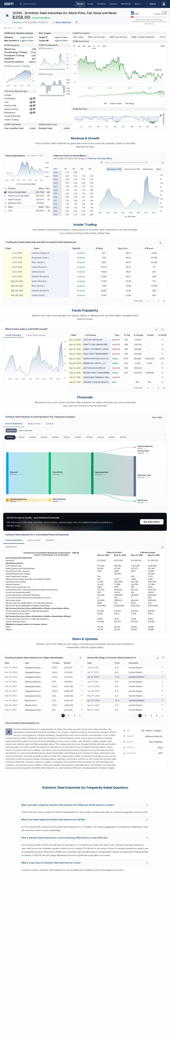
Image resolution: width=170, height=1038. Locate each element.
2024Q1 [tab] (66, 437)
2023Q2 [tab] (100, 437)
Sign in (153, 4)
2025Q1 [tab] (21, 437)
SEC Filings (129, 103)
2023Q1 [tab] (112, 437)
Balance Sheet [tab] (34, 423)
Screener (101, 4)
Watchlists (126, 4)
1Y (94, 46)
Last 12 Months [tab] (25, 430)
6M (89, 46)
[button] (7, 248)
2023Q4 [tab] (78, 437)
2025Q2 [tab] (10, 437)
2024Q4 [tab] (32, 437)
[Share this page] (76, 22)
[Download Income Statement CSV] (162, 547)
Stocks (80, 4)
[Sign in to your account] (164, 4)
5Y (99, 46)
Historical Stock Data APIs (100, 158)
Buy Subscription (152, 522)
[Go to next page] (80, 715)
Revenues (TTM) (114, 169)
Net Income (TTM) (132, 169)
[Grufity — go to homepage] (11, 4)
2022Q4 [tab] (123, 437)
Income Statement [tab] (13, 423)
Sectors (113, 4)
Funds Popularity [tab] (13, 335)
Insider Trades (116, 103)
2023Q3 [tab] (89, 437)
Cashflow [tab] (50, 423)
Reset (163, 46)
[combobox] (43, 3)
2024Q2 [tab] (55, 437)
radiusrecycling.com (153, 736)
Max (104, 46)
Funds (90, 4)
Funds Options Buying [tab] (36, 335)
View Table (157, 417)
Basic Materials (155, 742)
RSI (105, 103)
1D (74, 46)
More (137, 4)
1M (79, 46)
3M (84, 46)
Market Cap (148, 169)
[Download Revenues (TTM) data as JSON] (162, 162)
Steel (160, 747)
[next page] (158, 301)
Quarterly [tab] (11, 430)
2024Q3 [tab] (44, 437)
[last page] (163, 301)
